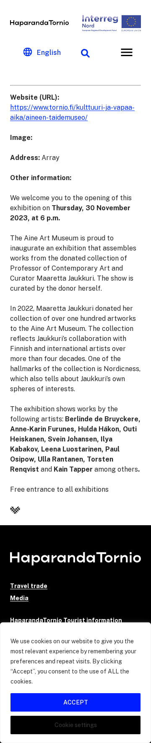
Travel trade (28, 586)
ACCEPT (75, 702)
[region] (75, 682)
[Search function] (85, 52)
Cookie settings (76, 725)
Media (19, 598)
